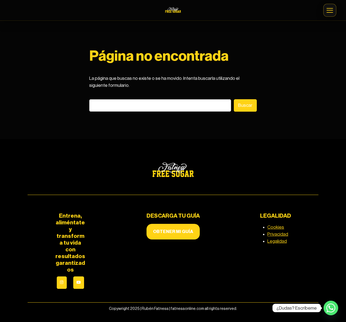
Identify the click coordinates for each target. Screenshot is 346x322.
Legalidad (277, 241)
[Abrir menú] (329, 10)
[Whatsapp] (331, 308)
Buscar (245, 105)
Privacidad (277, 234)
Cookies (275, 227)
